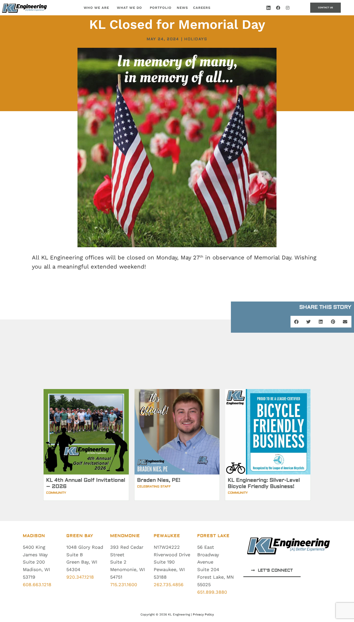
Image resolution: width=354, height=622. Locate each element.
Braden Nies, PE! (158, 480)
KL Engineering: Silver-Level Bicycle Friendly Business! (264, 483)
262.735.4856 (168, 584)
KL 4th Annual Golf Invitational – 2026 (85, 483)
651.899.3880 (212, 592)
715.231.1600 (123, 584)
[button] (297, 321)
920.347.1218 (80, 577)
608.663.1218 (37, 584)
